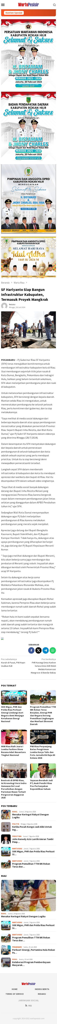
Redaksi (42, 994)
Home (14, 989)
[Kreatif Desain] (2, 638)
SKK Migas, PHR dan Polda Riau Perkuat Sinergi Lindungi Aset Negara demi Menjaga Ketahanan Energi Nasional (12, 714)
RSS (30, 1005)
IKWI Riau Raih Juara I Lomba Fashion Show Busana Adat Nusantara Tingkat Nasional (13, 750)
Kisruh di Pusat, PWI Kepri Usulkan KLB (13, 662)
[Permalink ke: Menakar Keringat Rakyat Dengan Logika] (28, 895)
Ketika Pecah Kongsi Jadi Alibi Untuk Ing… (32, 828)
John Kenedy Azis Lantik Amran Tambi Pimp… (32, 841)
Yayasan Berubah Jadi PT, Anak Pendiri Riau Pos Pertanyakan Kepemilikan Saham (41, 784)
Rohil (14, 812)
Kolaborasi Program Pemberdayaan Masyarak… (31, 964)
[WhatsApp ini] (53, 650)
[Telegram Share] (45, 650)
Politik (15, 824)
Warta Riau (17, 849)
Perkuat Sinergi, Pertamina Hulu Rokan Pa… (33, 951)
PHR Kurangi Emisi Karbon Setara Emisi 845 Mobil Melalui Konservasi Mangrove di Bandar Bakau (43, 666)
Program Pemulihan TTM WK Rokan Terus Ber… (31, 865)
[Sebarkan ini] (31, 650)
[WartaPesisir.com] (28, 4)
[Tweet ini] (38, 650)
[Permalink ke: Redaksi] (4, 305)
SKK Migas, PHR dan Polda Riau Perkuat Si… (33, 853)
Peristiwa (16, 836)
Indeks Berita (42, 989)
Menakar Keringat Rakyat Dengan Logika (30, 816)
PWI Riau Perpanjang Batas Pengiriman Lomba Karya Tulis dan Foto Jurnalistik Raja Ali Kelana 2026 (42, 752)
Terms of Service (15, 994)
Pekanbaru (17, 947)
